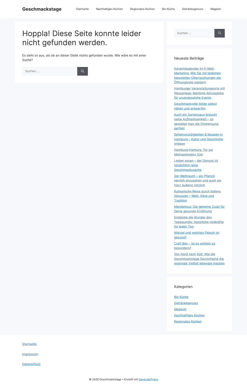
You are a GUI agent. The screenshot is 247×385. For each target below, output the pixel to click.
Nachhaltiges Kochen (109, 9)
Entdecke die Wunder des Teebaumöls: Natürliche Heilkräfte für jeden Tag (199, 222)
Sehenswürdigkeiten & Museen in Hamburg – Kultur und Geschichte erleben (198, 139)
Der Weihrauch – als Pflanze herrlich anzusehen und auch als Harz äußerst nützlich (197, 180)
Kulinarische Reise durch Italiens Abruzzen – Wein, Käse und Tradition (197, 196)
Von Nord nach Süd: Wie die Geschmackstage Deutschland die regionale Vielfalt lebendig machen (199, 258)
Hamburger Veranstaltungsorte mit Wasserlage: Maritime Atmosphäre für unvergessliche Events (199, 93)
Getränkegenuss (192, 9)
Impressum (30, 354)
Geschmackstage (41, 9)
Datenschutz (31, 364)
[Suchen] (82, 71)
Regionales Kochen (142, 9)
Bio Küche (168, 9)
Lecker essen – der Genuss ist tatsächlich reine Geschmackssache (196, 165)
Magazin (215, 9)
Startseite (82, 9)
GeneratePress (148, 379)
